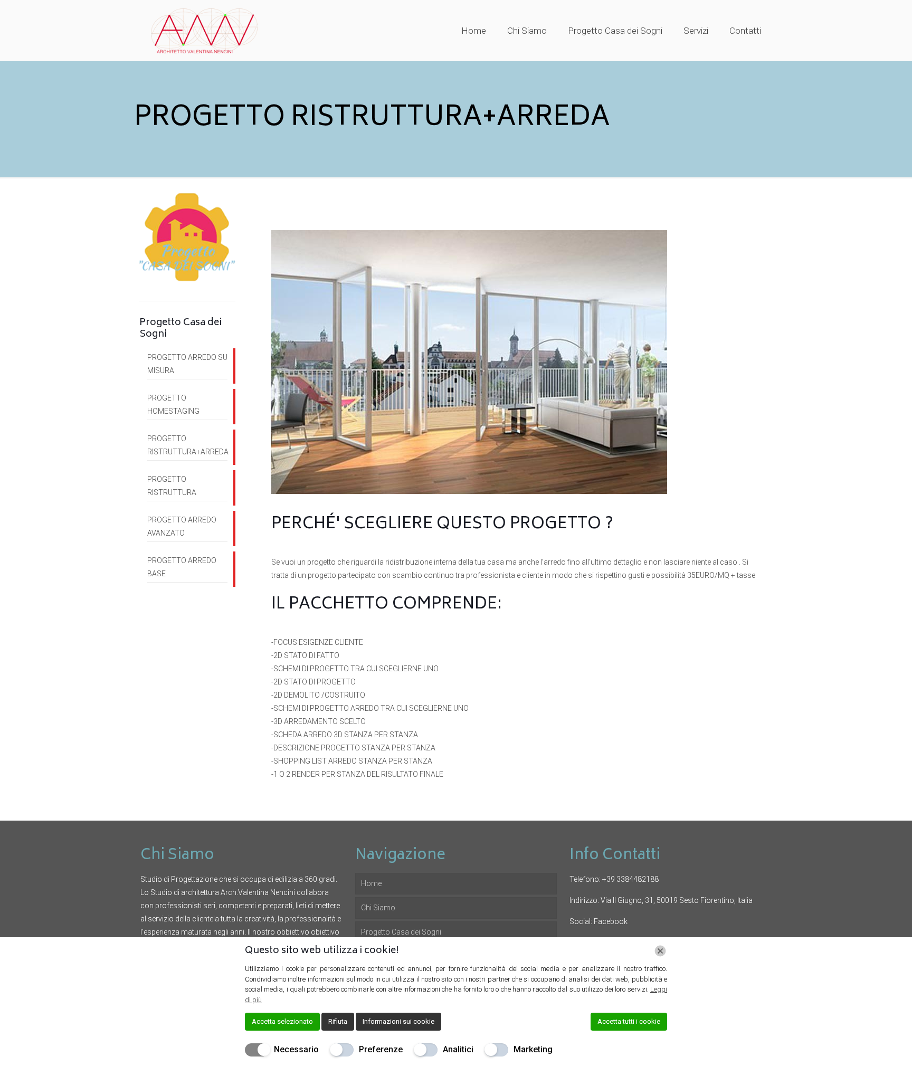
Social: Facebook (598, 921)
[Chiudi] (660, 951)
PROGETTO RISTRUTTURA (171, 486)
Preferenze (381, 1049)
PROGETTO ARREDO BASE (181, 567)
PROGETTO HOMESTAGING (173, 404)
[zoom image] (469, 362)
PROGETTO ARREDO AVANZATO (181, 526)
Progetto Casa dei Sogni (401, 932)
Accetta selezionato (282, 1021)
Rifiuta (337, 1021)
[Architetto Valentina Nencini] (204, 30)
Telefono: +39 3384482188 (614, 879)
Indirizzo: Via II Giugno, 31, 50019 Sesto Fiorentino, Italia (661, 900)
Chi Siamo (378, 907)
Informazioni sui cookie (398, 1021)
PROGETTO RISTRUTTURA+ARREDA (187, 445)
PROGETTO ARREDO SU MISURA (187, 364)
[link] (469, 362)
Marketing (533, 1049)
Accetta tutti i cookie (628, 1021)
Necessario (296, 1049)
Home (371, 883)
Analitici (458, 1049)
